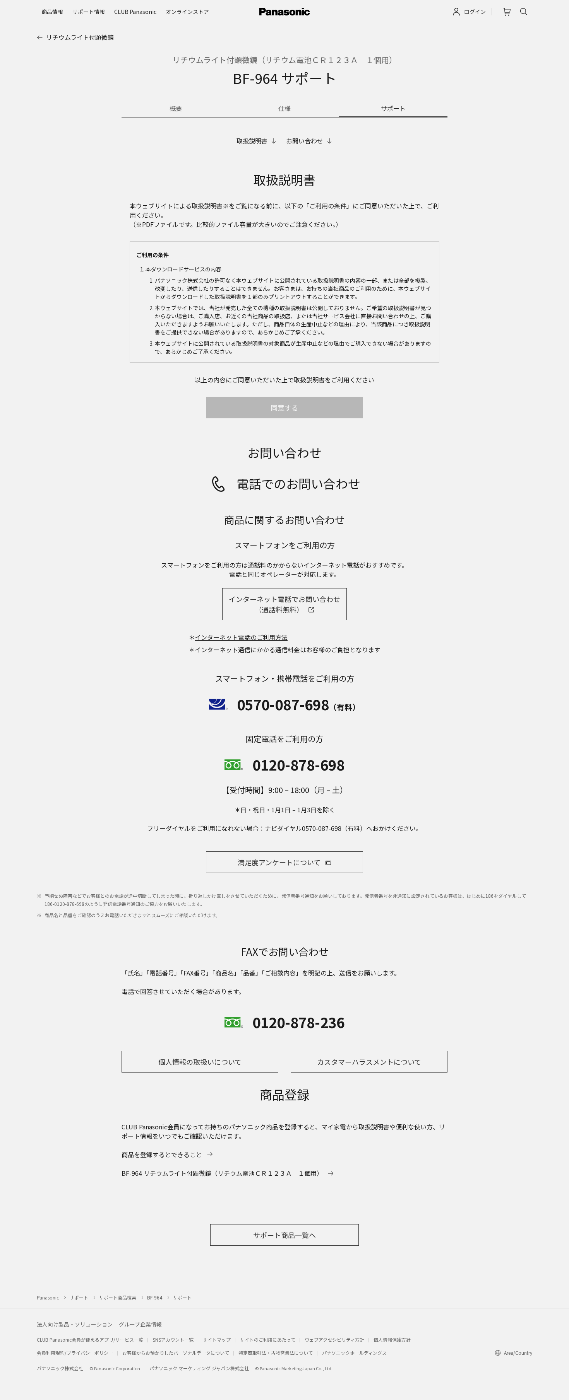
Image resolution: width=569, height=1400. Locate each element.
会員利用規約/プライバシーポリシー (75, 1352)
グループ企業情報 (140, 1324)
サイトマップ (217, 1339)
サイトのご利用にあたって (267, 1339)
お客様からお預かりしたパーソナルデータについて (175, 1352)
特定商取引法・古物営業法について (275, 1352)
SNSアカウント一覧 (173, 1339)
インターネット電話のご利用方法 (241, 637)
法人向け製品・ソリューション (75, 1324)
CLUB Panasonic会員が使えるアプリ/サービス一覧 (90, 1339)
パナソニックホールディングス (354, 1352)
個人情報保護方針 (392, 1339)
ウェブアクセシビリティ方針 (334, 1339)
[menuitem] (52, 11)
